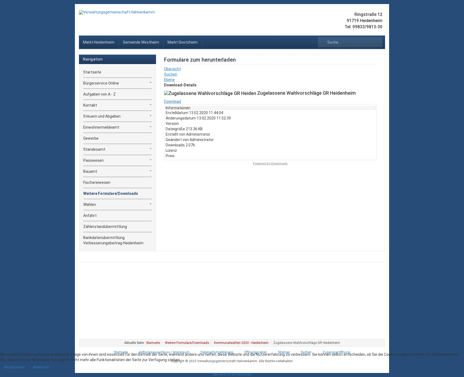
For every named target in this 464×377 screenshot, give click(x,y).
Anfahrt (90, 215)
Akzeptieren (14, 367)
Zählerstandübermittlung (105, 226)
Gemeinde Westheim (141, 42)
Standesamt (94, 149)
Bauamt (90, 171)
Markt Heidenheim (98, 42)
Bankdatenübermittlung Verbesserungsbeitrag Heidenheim (113, 240)
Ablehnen (41, 367)
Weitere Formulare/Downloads (110, 193)
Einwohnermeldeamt (101, 127)
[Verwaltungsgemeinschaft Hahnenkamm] (117, 12)
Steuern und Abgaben (102, 116)
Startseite (92, 72)
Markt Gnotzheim (183, 42)
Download (172, 101)
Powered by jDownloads (270, 163)
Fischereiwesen (96, 182)
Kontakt (90, 105)
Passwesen (93, 160)
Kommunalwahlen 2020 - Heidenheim (241, 343)
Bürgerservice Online (101, 83)
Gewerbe (91, 138)
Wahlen (89, 204)
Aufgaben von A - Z (99, 94)
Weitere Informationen (232, 374)
